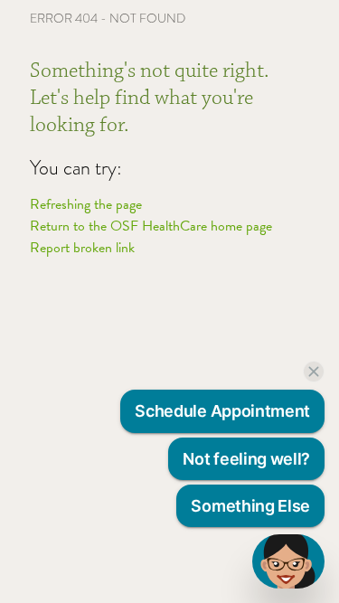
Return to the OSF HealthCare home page (151, 226)
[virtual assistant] (288, 561)
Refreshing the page (86, 204)
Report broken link (82, 248)
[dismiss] (314, 371)
